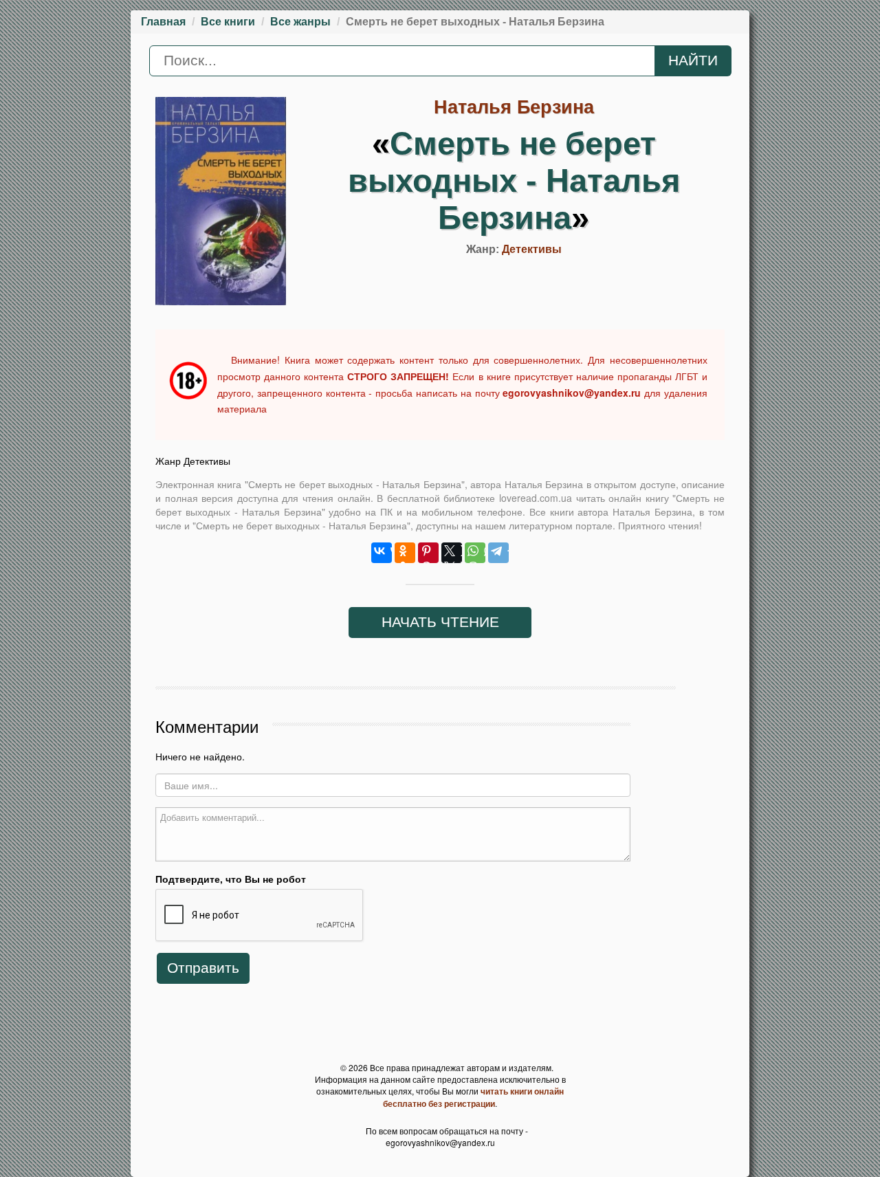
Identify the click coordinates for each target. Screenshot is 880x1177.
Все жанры (300, 22)
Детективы (532, 249)
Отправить (203, 968)
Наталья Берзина (514, 107)
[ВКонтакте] (381, 552)
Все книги (228, 22)
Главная (163, 22)
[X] (451, 552)
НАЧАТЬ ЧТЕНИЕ (440, 622)
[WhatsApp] (475, 552)
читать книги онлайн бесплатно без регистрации (473, 1097)
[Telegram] (498, 552)
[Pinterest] (428, 552)
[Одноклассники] (405, 552)
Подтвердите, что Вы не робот (230, 879)
